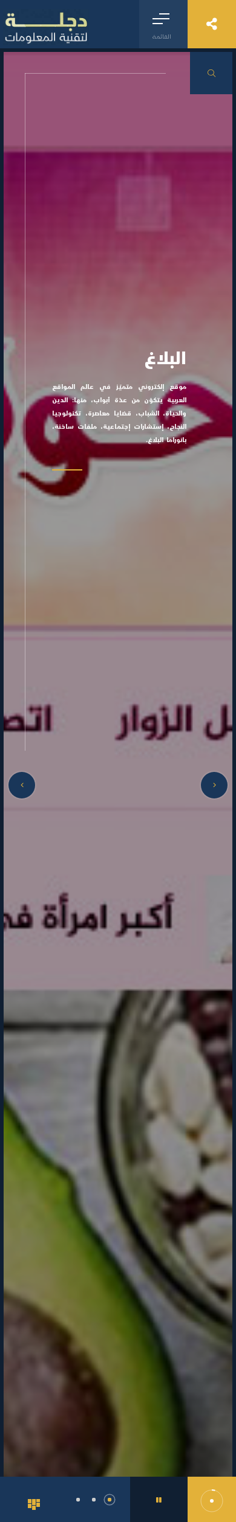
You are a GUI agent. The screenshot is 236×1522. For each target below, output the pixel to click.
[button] (78, 1499)
